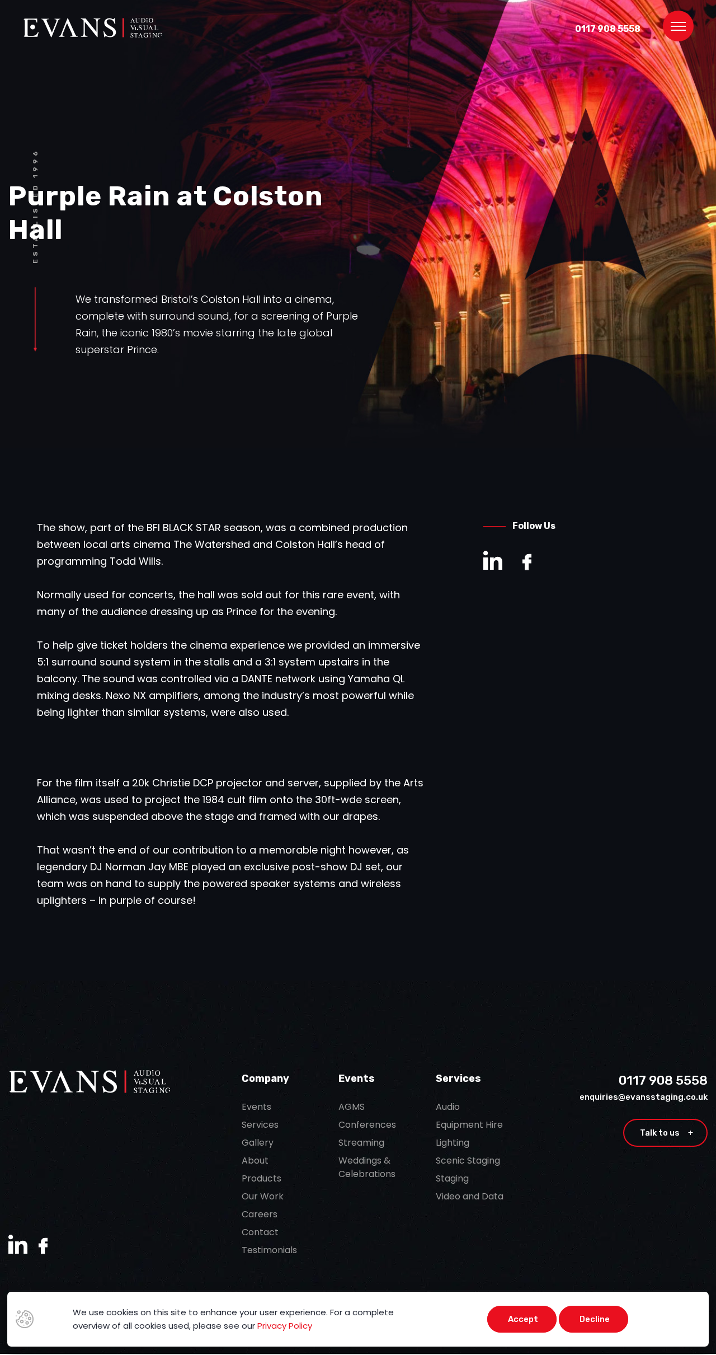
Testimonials (269, 1250)
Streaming (361, 1142)
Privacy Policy (284, 1325)
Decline (595, 1319)
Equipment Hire (469, 1124)
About (255, 1160)
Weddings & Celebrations (366, 1167)
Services (260, 1124)
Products (261, 1178)
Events (256, 1106)
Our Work (263, 1196)
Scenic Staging (468, 1160)
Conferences (367, 1124)
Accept (523, 1319)
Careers (259, 1214)
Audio (448, 1106)
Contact (260, 1232)
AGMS (351, 1106)
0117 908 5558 (607, 29)
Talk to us (666, 1133)
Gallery (258, 1142)
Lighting (452, 1142)
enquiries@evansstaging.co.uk (644, 1097)
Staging (452, 1178)
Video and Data (469, 1196)
